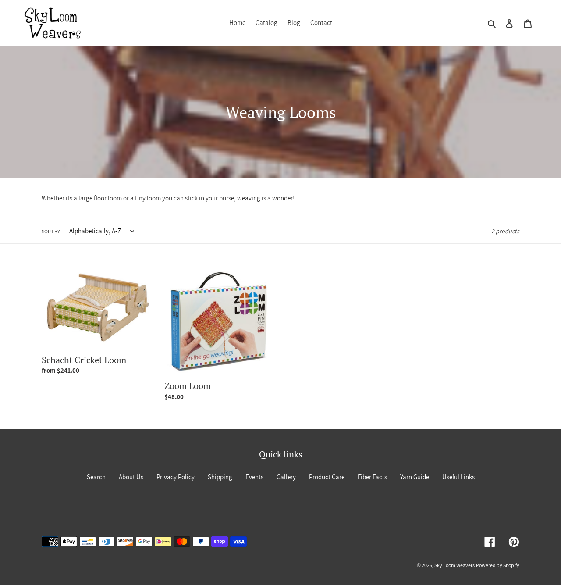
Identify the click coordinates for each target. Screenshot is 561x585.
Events (254, 477)
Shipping (220, 477)
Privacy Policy (175, 477)
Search (96, 477)
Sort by (51, 231)
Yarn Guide (414, 477)
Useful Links (458, 477)
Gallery (286, 477)
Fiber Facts (372, 477)
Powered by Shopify (497, 565)
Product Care (326, 477)
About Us (131, 477)
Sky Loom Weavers (454, 565)
